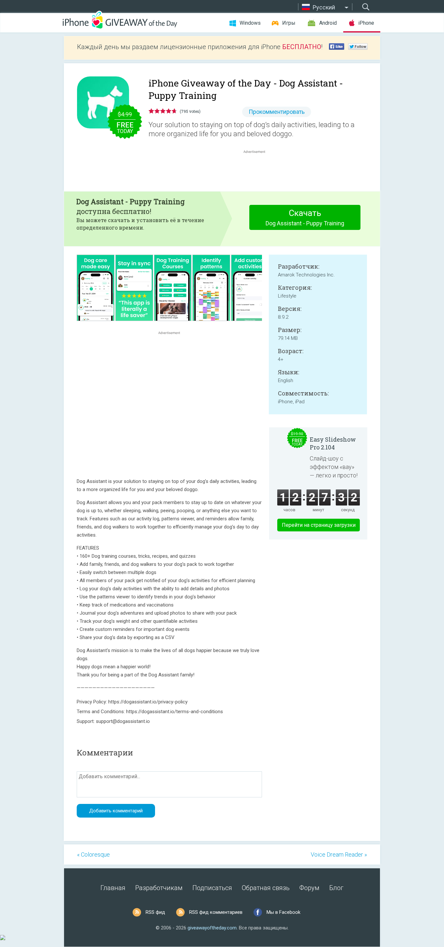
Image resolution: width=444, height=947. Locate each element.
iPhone (366, 23)
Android (328, 23)
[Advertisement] (258, 170)
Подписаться (212, 888)
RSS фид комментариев (215, 912)
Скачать (305, 217)
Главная (112, 888)
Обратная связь (266, 888)
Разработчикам (159, 888)
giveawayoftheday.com (212, 928)
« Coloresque (93, 854)
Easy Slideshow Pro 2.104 (333, 443)
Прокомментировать (277, 111)
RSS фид (155, 912)
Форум (309, 888)
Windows (250, 23)
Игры (288, 23)
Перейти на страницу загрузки (319, 525)
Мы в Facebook (283, 912)
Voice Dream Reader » (339, 854)
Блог (336, 888)
